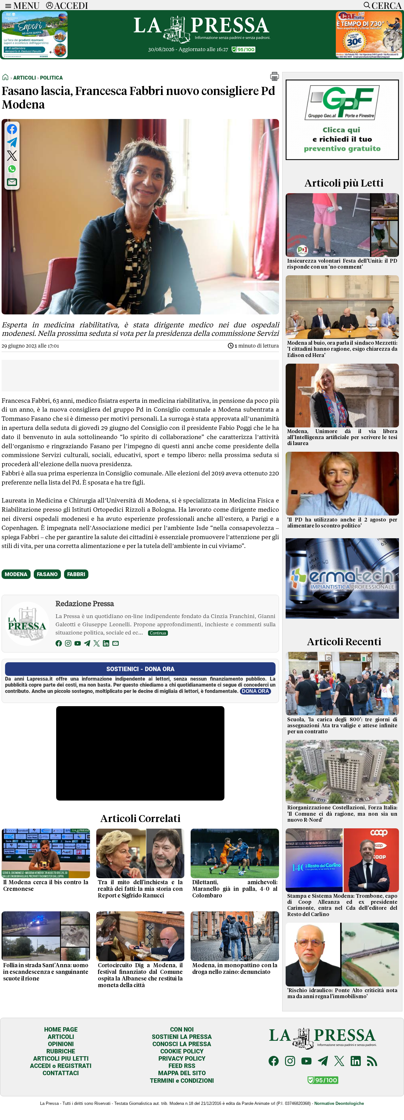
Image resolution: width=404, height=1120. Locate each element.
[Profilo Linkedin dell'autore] (106, 644)
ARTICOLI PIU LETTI (61, 1058)
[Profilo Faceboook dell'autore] (59, 644)
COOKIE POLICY (182, 1051)
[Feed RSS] (372, 1062)
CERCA (386, 5)
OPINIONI (61, 1044)
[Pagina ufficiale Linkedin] (356, 1062)
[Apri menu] (6, 5)
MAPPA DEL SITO (182, 1073)
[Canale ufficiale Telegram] (323, 1062)
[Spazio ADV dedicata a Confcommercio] (35, 56)
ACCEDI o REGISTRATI (61, 1065)
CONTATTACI (61, 1073)
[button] (274, 79)
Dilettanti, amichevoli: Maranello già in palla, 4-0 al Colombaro (234, 889)
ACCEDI (71, 5)
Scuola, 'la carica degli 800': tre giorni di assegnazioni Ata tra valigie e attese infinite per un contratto (342, 725)
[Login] (49, 5)
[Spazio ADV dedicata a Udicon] (369, 56)
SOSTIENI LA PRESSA (182, 1036)
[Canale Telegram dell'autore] (87, 644)
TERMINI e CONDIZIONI (182, 1080)
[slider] (133, 795)
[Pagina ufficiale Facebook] (274, 1062)
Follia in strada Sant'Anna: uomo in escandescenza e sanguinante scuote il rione (45, 972)
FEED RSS (182, 1065)
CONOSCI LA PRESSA (181, 1044)
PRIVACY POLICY (181, 1058)
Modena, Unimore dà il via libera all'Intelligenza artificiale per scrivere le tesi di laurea (342, 437)
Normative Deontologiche (339, 1103)
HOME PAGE (61, 1029)
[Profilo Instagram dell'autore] (68, 644)
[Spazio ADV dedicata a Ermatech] (342, 621)
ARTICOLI (61, 1036)
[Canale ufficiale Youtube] (306, 1062)
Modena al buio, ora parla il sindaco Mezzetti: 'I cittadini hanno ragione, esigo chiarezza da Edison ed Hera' (342, 349)
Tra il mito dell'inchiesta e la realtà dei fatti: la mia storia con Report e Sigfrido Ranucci (140, 889)
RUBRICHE (60, 1051)
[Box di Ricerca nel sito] (365, 5)
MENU (26, 5)
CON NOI (182, 1029)
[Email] (115, 644)
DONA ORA (255, 691)
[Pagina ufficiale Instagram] (290, 1062)
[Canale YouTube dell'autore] (77, 644)
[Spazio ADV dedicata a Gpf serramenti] (342, 162)
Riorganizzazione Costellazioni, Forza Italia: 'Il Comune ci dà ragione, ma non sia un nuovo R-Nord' (342, 813)
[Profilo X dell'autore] (96, 644)
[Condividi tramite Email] (12, 182)
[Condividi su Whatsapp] (12, 169)
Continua (158, 633)
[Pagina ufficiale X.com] (339, 1062)
